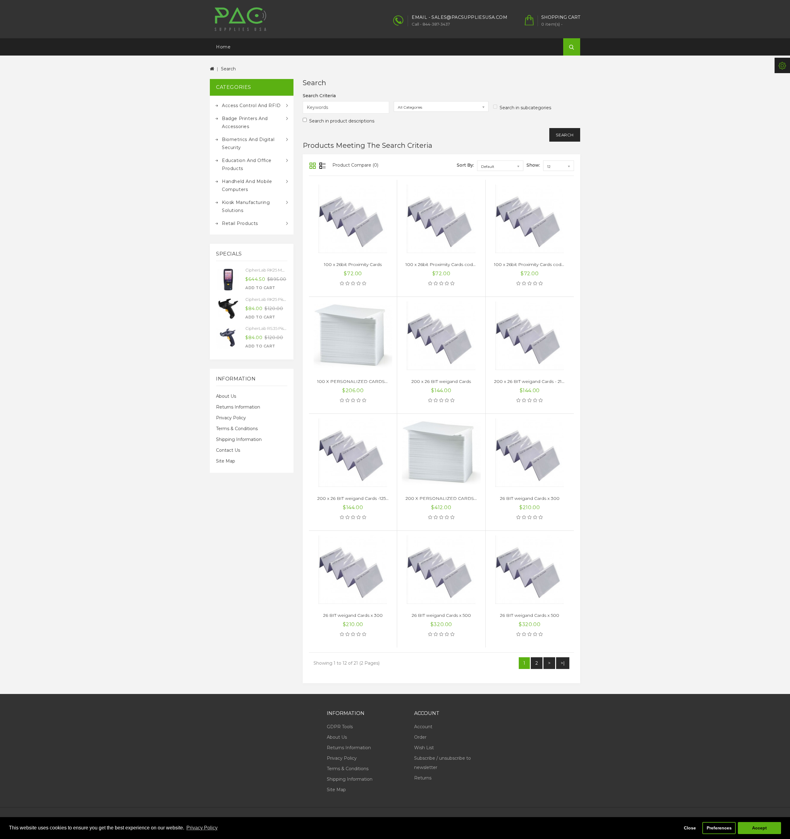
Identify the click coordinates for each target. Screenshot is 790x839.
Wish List (424, 747)
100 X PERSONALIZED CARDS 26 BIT (358, 381)
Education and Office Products (247, 164)
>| (563, 663)
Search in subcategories (525, 107)
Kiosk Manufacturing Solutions (246, 206)
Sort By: (465, 165)
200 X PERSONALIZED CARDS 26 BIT (447, 498)
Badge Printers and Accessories (245, 122)
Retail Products (240, 223)
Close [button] (690, 827)
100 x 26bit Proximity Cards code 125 (444, 264)
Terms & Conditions (237, 428)
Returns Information (238, 407)
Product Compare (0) (355, 165)
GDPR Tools (340, 726)
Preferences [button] (719, 827)
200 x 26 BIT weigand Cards (441, 381)
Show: (533, 165)
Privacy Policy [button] (202, 827)
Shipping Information (239, 439)
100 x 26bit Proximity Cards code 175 (533, 264)
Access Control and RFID (251, 105)
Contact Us (228, 450)
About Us (226, 396)
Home (223, 47)
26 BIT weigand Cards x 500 (441, 615)
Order (420, 737)
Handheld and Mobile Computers (247, 185)
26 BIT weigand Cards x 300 (529, 498)
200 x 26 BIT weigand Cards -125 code (357, 498)
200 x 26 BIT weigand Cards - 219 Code (535, 381)
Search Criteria (319, 95)
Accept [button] (759, 827)
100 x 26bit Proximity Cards (353, 264)
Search (228, 69)
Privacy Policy (231, 418)
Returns (422, 778)
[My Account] (782, 65)
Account (423, 726)
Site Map (225, 461)
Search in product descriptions (341, 121)
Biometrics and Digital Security (248, 143)
